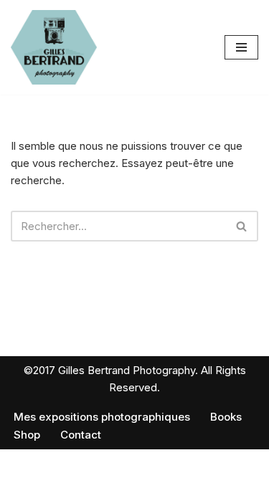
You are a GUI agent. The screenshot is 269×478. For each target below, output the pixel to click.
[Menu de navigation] (241, 47)
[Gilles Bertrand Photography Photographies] (54, 47)
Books (226, 417)
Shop (27, 434)
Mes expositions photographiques (102, 417)
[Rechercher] (242, 226)
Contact (80, 434)
